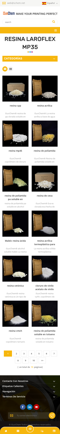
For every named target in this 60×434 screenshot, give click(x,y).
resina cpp (15, 105)
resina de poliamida (44, 150)
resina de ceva (44, 195)
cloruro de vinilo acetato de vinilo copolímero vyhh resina (44, 287)
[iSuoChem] (30, 13)
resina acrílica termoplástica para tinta (44, 242)
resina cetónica (15, 285)
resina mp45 (15, 150)
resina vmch (15, 330)
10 (33, 360)
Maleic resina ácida (15, 240)
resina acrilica (44, 105)
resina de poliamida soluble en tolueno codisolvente (44, 332)
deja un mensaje (30, 428)
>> (42, 360)
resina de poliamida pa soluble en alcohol (15, 197)
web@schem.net (16, 2)
